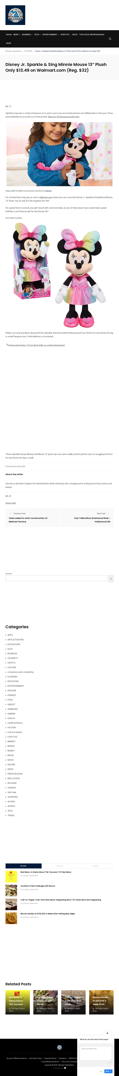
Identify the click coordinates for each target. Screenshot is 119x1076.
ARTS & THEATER (16, 639)
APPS (10, 635)
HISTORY (12, 727)
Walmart (48, 191)
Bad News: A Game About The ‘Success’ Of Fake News (46, 872)
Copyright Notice (50, 1058)
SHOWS (11, 801)
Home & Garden (15, 732)
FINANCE (12, 695)
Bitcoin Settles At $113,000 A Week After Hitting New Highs (48, 913)
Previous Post (19, 513)
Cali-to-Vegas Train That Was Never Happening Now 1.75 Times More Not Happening (61, 899)
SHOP (8, 43)
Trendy (95, 866)
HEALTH (11, 718)
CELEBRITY (13, 658)
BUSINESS (26, 34)
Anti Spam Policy (35, 1058)
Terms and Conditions (69, 1062)
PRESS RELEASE (15, 774)
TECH (36, 34)
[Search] (111, 578)
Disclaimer (62, 1058)
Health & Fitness (15, 723)
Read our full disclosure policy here (63, 117)
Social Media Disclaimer (50, 1062)
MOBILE (11, 746)
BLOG (75, 34)
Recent (23, 866)
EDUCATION (13, 681)
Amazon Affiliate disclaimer (17, 1058)
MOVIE (11, 755)
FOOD (10, 700)
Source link (10, 503)
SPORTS (11, 806)
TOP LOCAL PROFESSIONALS (91, 34)
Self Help (12, 792)
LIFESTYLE (65, 34)
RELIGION (12, 783)
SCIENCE (12, 787)
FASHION (12, 690)
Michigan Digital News (30, 876)
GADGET (11, 704)
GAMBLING (13, 709)
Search (8, 574)
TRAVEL (11, 815)
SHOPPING (13, 797)
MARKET (12, 741)
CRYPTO (11, 663)
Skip (100, 1071)
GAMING (11, 713)
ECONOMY (12, 676)
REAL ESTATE (14, 778)
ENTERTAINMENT (50, 34)
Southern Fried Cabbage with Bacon (38, 886)
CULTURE (12, 667)
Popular (59, 866)
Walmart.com (46, 197)
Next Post (101, 513)
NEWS (16, 34)
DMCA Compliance (76, 1058)
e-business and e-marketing (20, 672)
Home (9, 34)
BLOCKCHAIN (14, 644)
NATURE (11, 764)
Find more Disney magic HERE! (15, 466)
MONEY (11, 750)
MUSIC (11, 760)
